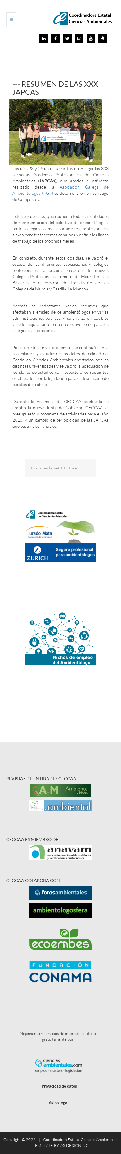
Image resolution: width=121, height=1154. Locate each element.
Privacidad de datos (59, 1086)
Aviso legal (59, 1102)
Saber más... (63, 558)
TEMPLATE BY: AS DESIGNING (61, 1145)
